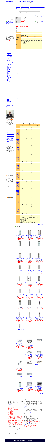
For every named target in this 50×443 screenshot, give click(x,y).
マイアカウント (22, 5)
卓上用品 (8, 99)
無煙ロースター (9, 82)
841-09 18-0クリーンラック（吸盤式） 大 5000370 (29, 355)
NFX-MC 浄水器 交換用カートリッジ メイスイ (39, 236)
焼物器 (8, 70)
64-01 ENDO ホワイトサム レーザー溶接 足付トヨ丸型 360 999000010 (20, 367)
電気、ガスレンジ (9, 60)
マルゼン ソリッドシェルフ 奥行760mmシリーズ (37, 7)
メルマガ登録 (27, 5)
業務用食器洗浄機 (9, 55)
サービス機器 (9, 84)
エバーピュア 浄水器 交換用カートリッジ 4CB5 (39, 306)
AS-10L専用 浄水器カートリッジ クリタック (39, 271)
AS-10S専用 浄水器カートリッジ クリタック (29, 271)
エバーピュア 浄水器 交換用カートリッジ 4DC (29, 306)
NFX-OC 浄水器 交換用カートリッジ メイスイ (20, 247)
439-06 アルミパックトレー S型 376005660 (20, 344)
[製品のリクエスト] (10, 43)
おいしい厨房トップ (7, 5)
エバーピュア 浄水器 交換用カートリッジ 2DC (39, 282)
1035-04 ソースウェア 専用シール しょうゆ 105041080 (20, 352)
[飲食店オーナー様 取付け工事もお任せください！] (10, 30)
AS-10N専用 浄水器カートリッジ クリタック (20, 271)
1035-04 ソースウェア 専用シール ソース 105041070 (39, 374)
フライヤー (8, 69)
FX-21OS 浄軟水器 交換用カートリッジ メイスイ (39, 259)
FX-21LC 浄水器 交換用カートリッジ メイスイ (39, 247)
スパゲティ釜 (9, 77)
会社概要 (11, 5)
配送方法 (18, 5)
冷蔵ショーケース (9, 52)
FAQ (36, 5)
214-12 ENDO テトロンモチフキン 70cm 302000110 (39, 342)
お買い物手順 (26, 1)
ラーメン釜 (8, 81)
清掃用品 (8, 98)
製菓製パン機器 (9, 67)
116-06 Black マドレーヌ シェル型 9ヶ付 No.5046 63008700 (39, 387)
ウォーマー (8, 71)
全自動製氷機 (9, 53)
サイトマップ (9, 142)
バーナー (8, 61)
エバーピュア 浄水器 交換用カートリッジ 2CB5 (20, 295)
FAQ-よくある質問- (10, 141)
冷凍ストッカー (9, 51)
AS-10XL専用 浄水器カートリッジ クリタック (20, 282)
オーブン (8, 66)
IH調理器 (8, 73)
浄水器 (8, 54)
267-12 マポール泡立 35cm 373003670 (29, 376)
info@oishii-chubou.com (30, 422)
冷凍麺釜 (8, 78)
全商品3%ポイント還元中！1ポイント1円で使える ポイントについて (10, 12)
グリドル (8, 72)
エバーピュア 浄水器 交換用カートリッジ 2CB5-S (29, 295)
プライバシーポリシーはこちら (29, 412)
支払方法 (15, 5)
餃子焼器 (8, 80)
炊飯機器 (8, 68)
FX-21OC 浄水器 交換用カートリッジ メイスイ (29, 259)
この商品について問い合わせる (42, 16)
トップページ (18, 7)
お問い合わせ (32, 5)
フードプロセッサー (10, 83)
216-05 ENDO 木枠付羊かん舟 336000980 (39, 365)
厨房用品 (8, 97)
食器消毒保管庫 (9, 101)
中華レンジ (8, 79)
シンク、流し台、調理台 (25, 7)
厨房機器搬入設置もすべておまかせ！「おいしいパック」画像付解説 (10, 139)
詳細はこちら (10, 404)
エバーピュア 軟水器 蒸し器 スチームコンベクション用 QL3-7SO (29, 283)
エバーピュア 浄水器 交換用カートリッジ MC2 (29, 318)
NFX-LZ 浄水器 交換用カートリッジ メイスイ (29, 236)
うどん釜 (8, 76)
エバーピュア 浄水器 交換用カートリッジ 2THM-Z (20, 306)
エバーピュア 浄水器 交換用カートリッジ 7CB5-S (20, 329)
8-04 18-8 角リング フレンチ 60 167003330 (29, 387)
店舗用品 (8, 100)
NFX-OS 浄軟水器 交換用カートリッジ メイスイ (29, 247)
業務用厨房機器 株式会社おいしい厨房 (24, 440)
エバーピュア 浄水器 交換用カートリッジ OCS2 (39, 295)
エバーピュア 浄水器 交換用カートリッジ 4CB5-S (20, 318)
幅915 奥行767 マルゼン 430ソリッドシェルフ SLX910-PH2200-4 (25, 8)
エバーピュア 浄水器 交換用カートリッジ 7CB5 (39, 318)
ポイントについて (20, 1)
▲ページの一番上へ (41, 224)
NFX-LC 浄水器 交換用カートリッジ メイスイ (20, 236)
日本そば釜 (8, 75)
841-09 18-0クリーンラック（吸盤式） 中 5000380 (39, 355)
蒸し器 (8, 74)
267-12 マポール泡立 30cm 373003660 (20, 376)
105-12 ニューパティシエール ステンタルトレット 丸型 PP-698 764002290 (29, 345)
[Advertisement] (9, 203)
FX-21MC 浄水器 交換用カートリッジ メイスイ (20, 259)
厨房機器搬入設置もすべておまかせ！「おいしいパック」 (10, 132)
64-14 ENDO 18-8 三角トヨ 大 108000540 (29, 364)
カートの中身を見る (41, 4)
